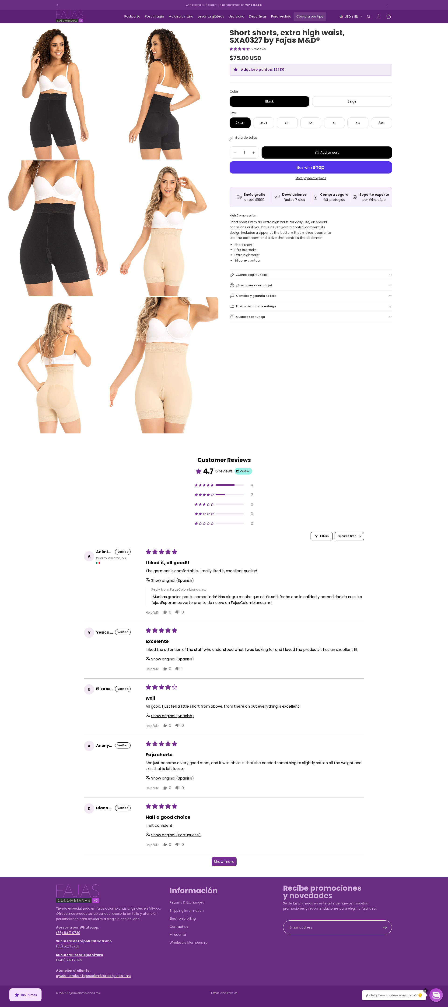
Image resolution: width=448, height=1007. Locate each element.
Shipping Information (187, 910)
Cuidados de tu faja (250, 317)
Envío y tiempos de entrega (256, 306)
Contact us (179, 926)
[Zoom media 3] (54, 228)
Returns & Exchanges (187, 902)
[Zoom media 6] (164, 365)
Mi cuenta (178, 934)
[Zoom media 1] (54, 91)
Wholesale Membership (189, 942)
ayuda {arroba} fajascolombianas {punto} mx (93, 976)
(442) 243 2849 (69, 960)
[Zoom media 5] (54, 365)
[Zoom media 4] (164, 228)
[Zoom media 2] (164, 91)
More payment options (311, 178)
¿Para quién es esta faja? (254, 285)
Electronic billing (183, 918)
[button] (240, 49)
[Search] (369, 16)
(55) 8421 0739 (68, 932)
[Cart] (389, 16)
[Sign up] (385, 927)
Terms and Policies (224, 993)
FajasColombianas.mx (83, 993)
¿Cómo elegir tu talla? (252, 275)
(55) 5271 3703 (68, 946)
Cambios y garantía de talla (256, 296)
